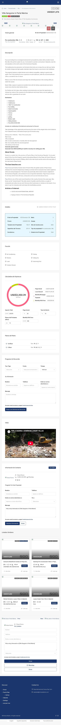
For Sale (17, 578)
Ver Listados (52, 467)
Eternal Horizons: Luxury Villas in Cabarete (15, 599)
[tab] (49, 28)
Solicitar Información (12, 523)
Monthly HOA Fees (28, 317)
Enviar (23, 523)
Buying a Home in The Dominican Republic (22, 195)
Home (5, 8)
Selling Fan (36, 258)
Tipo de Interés (45, 310)
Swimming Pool (37, 261)
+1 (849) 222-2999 (21, 477)
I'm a (33, 498)
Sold (9, 16)
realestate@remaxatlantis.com (41, 692)
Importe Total (9, 310)
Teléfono (25, 382)
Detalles (24, 566)
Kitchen (9, 258)
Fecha (24, 366)
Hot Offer (55, 578)
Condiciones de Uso (27, 405)
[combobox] (12, 369)
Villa (19, 8)
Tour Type (8, 366)
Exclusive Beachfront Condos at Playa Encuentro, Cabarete (19, 561)
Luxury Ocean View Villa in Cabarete (43, 599)
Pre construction (11, 8)
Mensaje (7, 391)
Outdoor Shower (11, 265)
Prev (19, 618)
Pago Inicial (26, 310)
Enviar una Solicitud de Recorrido (15, 409)
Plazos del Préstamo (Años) (11, 318)
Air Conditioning (11, 254)
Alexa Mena (7, 571)
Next (42, 618)
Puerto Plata (6, 692)
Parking (35, 254)
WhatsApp (31, 477)
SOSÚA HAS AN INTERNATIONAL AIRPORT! (22, 191)
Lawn (8, 261)
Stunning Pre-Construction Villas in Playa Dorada (46, 561)
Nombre (7, 382)
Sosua (4, 689)
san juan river (6, 703)
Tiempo (43, 366)
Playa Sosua (8, 167)
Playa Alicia (8, 179)
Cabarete (5, 697)
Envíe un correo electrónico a (45, 383)
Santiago (5, 700)
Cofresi (7, 695)
